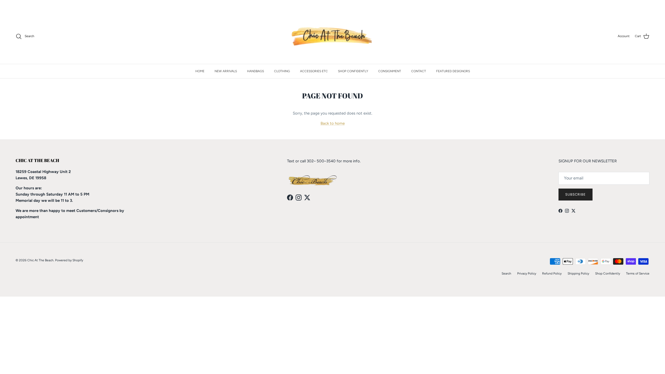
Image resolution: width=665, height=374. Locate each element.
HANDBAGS (255, 71)
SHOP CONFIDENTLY (353, 71)
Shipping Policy (578, 273)
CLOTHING (282, 71)
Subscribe (575, 194)
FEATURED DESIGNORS (453, 71)
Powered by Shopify (69, 260)
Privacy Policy (526, 273)
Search (506, 273)
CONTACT (418, 71)
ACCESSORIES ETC (314, 71)
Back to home (333, 123)
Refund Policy (552, 273)
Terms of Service (637, 273)
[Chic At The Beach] (332, 36)
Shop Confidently (607, 273)
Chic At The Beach (40, 260)
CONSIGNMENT (389, 71)
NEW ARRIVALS (226, 71)
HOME (199, 71)
